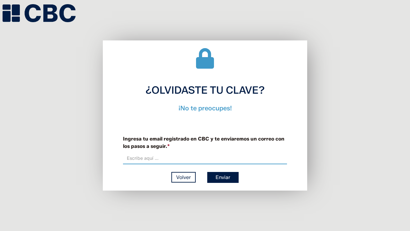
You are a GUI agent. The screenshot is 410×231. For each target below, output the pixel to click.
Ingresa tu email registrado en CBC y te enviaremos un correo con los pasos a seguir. (203, 143)
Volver (183, 177)
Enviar (223, 177)
